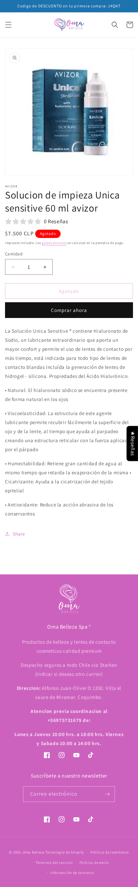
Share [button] (19, 534)
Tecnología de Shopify (64, 852)
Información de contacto (72, 872)
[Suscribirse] (107, 794)
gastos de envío (54, 243)
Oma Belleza (34, 852)
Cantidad (13, 254)
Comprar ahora (69, 310)
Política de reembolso (109, 852)
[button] (8, 24)
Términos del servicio (54, 862)
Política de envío (94, 862)
